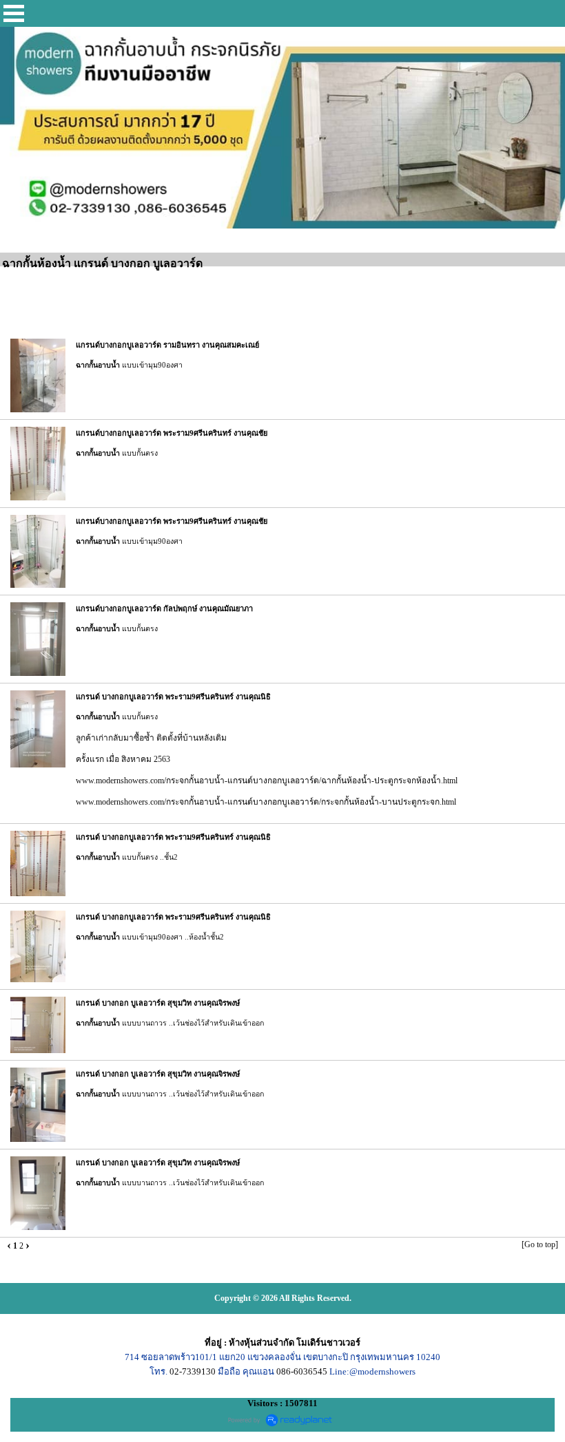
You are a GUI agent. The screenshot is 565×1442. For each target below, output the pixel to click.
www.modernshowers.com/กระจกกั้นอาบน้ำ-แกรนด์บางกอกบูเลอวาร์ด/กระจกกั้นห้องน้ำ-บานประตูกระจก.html (266, 802)
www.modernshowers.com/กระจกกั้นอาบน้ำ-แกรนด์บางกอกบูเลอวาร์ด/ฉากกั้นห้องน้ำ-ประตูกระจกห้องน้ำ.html (267, 780)
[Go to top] (540, 1244)
